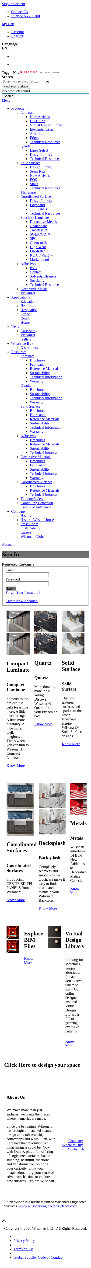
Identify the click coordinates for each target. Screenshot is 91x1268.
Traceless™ (38, 230)
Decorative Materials (36, 457)
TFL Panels (38, 209)
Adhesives (28, 264)
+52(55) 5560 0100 (25, 16)
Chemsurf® (38, 243)
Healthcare (28, 306)
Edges (34, 138)
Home (25, 322)
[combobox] (23, 81)
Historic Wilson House (37, 520)
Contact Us (19, 12)
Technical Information (46, 377)
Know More (16, 766)
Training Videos (32, 499)
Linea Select (39, 150)
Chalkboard (38, 226)
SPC (33, 238)
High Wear (38, 247)
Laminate (27, 113)
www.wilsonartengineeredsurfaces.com (48, 1206)
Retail (25, 318)
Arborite (36, 133)
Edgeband (37, 205)
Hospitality (29, 310)
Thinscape (28, 192)
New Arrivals (40, 117)
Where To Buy (22, 343)
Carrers (26, 532)
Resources (18, 352)
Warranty (36, 381)
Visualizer (28, 293)
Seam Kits (37, 171)
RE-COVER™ (41, 255)
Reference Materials (44, 369)
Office (25, 314)
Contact (35, 272)
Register (17, 36)
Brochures (37, 360)
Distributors (29, 348)
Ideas (15, 327)
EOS (33, 180)
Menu (6, 100)
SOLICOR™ (40, 234)
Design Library (41, 154)
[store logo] (40, 73)
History (26, 516)
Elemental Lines (42, 129)
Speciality (37, 280)
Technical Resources (45, 142)
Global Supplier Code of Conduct (38, 1257)
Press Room (29, 524)
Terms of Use (23, 1249)
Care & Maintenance (36, 507)
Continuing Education (37, 503)
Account (17, 32)
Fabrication (38, 364)
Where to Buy (72, 1145)
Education (28, 301)
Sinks (34, 184)
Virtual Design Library (46, 125)
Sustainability (40, 373)
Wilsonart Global (33, 536)
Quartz (26, 146)
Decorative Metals (43, 222)
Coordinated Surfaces (36, 196)
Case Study (29, 331)
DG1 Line (37, 121)
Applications (20, 297)
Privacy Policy (24, 1241)
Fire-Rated (38, 251)
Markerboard (39, 259)
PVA (33, 268)
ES (13, 56)
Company (18, 511)
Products (17, 108)
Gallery (26, 339)
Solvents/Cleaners (43, 276)
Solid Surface (30, 163)
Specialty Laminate (35, 217)
